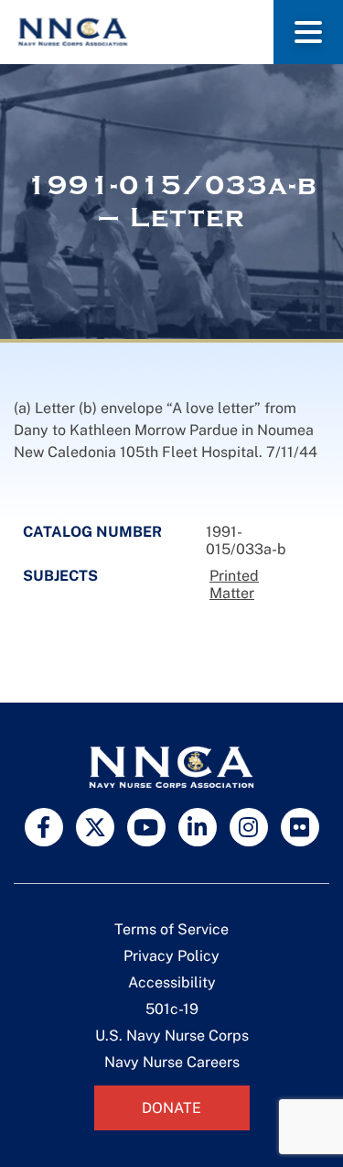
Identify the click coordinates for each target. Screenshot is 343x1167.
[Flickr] (300, 827)
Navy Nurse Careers (172, 1062)
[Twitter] (95, 827)
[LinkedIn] (197, 827)
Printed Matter (234, 584)
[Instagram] (249, 827)
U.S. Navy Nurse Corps (172, 1035)
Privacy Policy (171, 956)
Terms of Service (171, 929)
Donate (171, 1108)
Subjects (60, 575)
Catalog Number (92, 531)
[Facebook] (44, 827)
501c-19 (171, 1009)
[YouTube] (146, 827)
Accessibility (172, 982)
